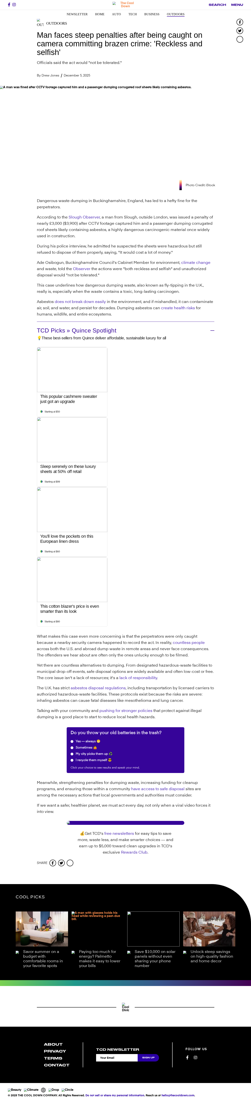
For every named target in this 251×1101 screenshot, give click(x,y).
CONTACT (57, 1065)
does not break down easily (80, 302)
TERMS (53, 1058)
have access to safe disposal (158, 789)
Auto (116, 14)
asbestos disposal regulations (98, 688)
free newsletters (119, 834)
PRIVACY (55, 1051)
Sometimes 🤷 (86, 747)
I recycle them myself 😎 (93, 760)
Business (151, 14)
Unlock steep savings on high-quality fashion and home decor (212, 956)
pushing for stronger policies (125, 711)
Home (100, 14)
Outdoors (176, 14)
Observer (81, 269)
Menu (237, 5)
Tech (132, 14)
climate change (195, 263)
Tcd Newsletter (117, 1049)
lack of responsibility (138, 678)
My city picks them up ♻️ (94, 754)
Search (217, 5)
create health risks (178, 308)
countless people (189, 643)
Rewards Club (134, 853)
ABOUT (53, 1044)
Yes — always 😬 (87, 741)
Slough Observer (84, 217)
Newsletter (77, 14)
